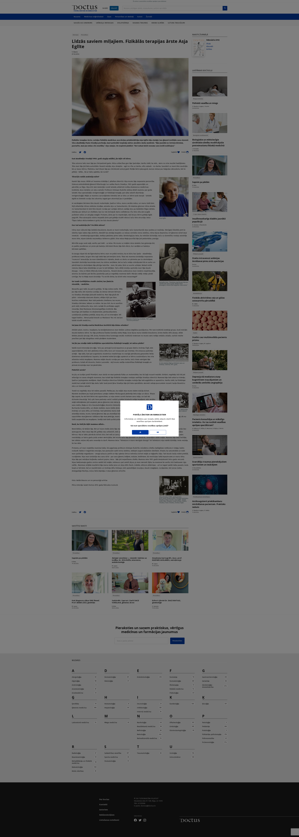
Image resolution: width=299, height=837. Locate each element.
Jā (140, 432)
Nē (158, 432)
